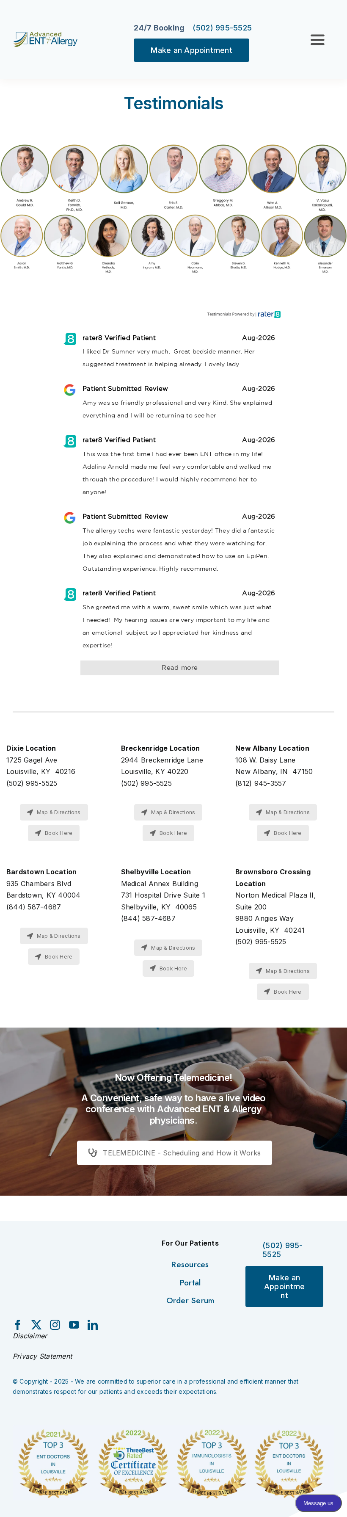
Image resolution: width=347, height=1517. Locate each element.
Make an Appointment (191, 50)
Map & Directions (59, 812)
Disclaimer (30, 1336)
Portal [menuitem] (190, 1282)
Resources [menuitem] (190, 1264)
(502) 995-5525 (222, 27)
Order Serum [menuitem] (190, 1300)
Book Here (58, 833)
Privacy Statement (42, 1356)
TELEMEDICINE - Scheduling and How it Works (182, 1153)
